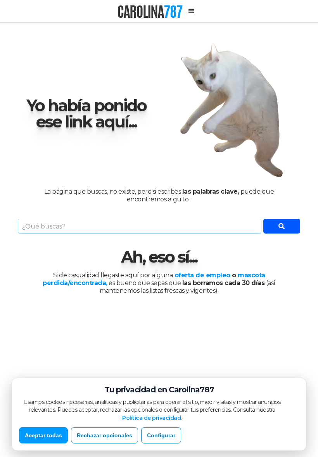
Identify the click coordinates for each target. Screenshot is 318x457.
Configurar (161, 435)
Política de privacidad (151, 417)
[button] (191, 11)
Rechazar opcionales (104, 435)
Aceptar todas (43, 435)
